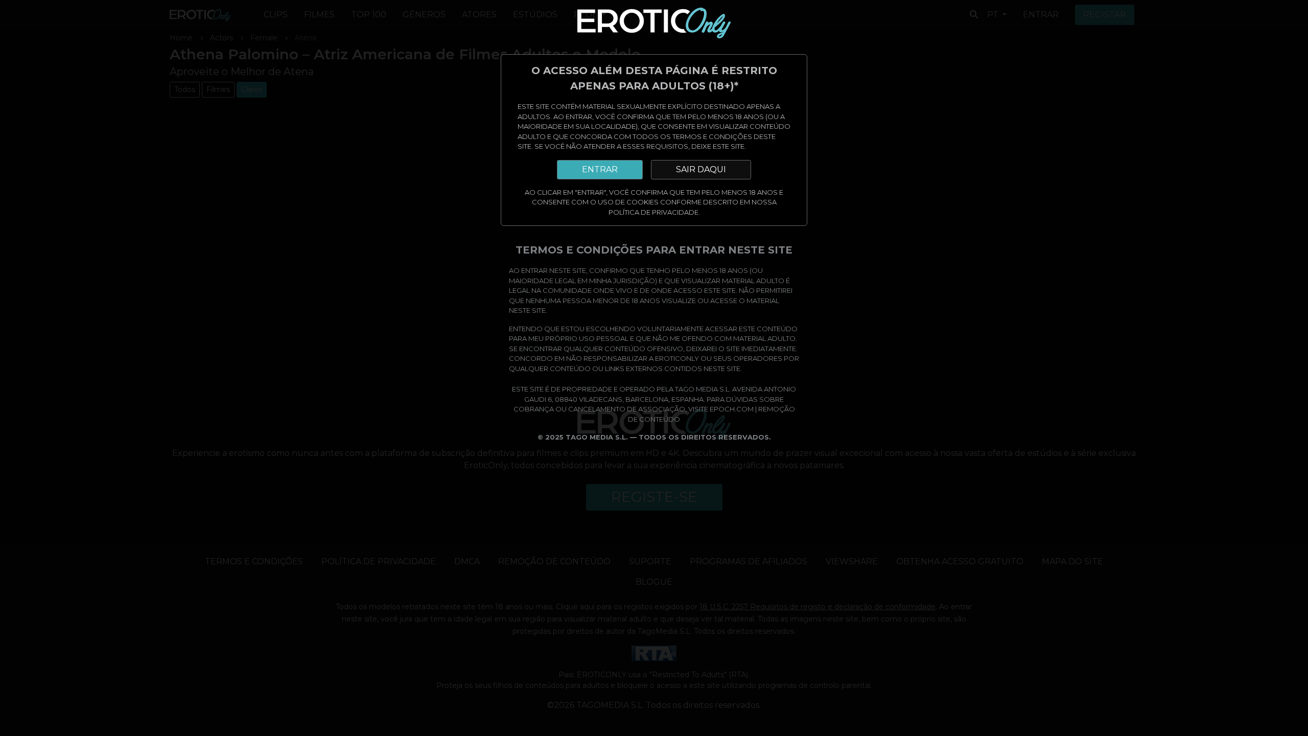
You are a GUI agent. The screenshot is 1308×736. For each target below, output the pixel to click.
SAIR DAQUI (701, 169)
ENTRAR (600, 169)
